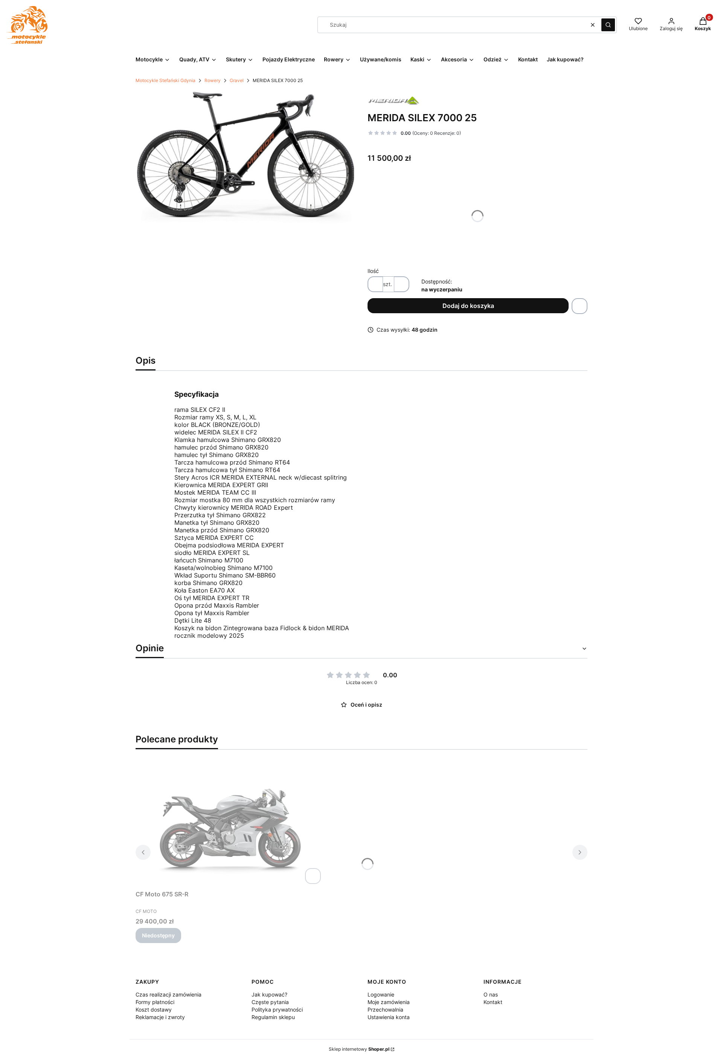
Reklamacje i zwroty (160, 1017)
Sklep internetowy (359, 1049)
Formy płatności (155, 1002)
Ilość (373, 271)
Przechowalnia (385, 1009)
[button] (608, 24)
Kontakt (493, 1002)
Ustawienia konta (389, 1017)
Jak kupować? (269, 994)
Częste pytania (270, 1002)
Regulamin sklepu (273, 1017)
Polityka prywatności (277, 1009)
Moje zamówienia (389, 1002)
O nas (491, 994)
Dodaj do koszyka (468, 305)
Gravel (237, 80)
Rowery (212, 80)
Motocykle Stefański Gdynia (165, 80)
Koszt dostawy (154, 1009)
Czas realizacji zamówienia (168, 994)
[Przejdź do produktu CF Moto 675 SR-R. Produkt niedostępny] (230, 824)
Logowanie (381, 994)
